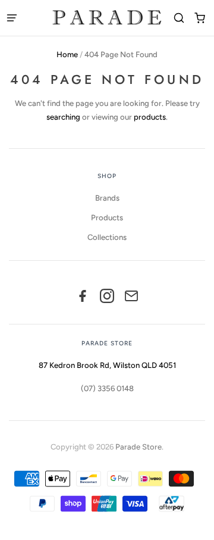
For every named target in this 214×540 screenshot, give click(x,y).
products (150, 117)
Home (67, 54)
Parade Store (138, 446)
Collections (107, 237)
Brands (107, 197)
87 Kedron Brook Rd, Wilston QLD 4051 (107, 365)
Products (107, 217)
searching (63, 117)
